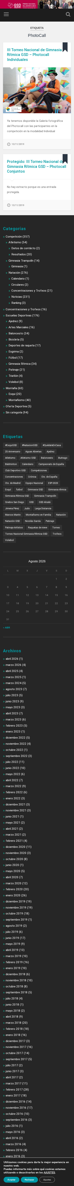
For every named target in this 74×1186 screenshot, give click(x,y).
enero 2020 (13, 895)
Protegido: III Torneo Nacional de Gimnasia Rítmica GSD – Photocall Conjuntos (36, 166)
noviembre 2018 (16, 980)
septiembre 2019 (17, 919)
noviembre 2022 (16, 743)
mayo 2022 (13, 774)
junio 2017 (12, 1071)
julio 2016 (12, 1126)
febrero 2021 (14, 840)
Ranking (16, 303)
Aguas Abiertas (33, 451)
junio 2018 (12, 1004)
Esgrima (14, 351)
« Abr (6, 627)
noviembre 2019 (16, 907)
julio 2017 (12, 1065)
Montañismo (17, 400)
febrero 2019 (14, 962)
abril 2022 (12, 780)
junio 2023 (12, 701)
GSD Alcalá (44, 502)
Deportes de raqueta (22, 345)
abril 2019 (12, 950)
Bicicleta (14, 339)
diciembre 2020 (15, 847)
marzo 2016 (13, 1144)
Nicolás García (33, 521)
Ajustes (47, 1179)
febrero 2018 (14, 1029)
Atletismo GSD (28, 458)
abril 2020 (12, 877)
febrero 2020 (14, 889)
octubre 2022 (14, 750)
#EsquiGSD (11, 445)
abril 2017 (12, 1077)
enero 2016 (13, 1156)
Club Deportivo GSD (15, 470)
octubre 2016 (14, 1114)
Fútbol (13, 357)
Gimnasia (17, 266)
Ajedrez (13, 321)
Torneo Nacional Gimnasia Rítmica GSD (26, 534)
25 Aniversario (12, 451)
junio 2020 (12, 865)
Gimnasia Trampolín (21, 260)
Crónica (32, 476)
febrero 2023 (14, 725)
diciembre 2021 (15, 804)
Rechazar (29, 1179)
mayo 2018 (13, 1010)
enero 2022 (13, 798)
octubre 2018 (14, 986)
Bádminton (11, 464)
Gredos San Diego (14, 502)
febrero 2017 (14, 1089)
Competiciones (39, 470)
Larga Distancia (43, 508)
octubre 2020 (14, 859)
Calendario (18, 278)
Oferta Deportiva (16, 406)
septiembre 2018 (17, 992)
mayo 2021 (13, 822)
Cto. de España (49, 476)
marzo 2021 (13, 834)
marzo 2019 (13, 956)
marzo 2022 (13, 786)
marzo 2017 (13, 1083)
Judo (27, 508)
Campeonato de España (51, 464)
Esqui (12, 394)
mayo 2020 (13, 871)
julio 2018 (12, 998)
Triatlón (13, 376)
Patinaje (14, 369)
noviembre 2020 (16, 853)
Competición (14, 236)
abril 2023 (12, 713)
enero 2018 (13, 1035)
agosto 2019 (14, 925)
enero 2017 (13, 1095)
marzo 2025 (13, 677)
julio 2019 (12, 932)
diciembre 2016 (15, 1101)
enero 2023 (13, 731)
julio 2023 (12, 695)
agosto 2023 (14, 689)
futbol (19, 489)
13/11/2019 (18, 144)
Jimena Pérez (12, 508)
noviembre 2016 (16, 1107)
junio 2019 (12, 938)
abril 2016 (12, 1138)
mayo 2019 (13, 944)
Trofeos (57, 534)
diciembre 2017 (15, 1041)
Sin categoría (14, 412)
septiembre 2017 (17, 1059)
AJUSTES (49, 1172)
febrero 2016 (14, 1150)
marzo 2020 (13, 883)
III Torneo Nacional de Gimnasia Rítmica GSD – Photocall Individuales (34, 55)
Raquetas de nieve (37, 527)
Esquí (8, 489)
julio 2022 (12, 762)
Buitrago (62, 458)
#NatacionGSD (30, 445)
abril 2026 (12, 659)
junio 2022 (12, 768)
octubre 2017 (14, 1053)
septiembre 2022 (17, 756)
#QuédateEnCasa (52, 445)
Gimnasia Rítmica (20, 363)
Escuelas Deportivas (18, 315)
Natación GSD (12, 521)
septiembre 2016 (17, 1119)
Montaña (11, 388)
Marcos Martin (13, 514)
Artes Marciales (18, 327)
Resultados (18, 254)
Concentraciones (14, 476)
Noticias (16, 296)
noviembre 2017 (16, 1047)
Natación (14, 272)
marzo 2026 (13, 665)
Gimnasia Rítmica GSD (17, 496)
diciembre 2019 (15, 901)
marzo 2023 (13, 719)
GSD (31, 502)
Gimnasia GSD (35, 489)
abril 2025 (12, 671)
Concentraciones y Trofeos (28, 290)
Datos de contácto (23, 248)
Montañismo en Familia (38, 514)
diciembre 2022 (15, 737)
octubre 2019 (14, 913)
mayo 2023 (13, 707)
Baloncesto (16, 333)
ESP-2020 (53, 483)
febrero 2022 (14, 792)
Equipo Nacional (34, 483)
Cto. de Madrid (12, 483)
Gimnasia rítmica (57, 489)
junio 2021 (12, 816)
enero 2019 (13, 968)
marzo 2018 (13, 1022)
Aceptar (11, 1179)
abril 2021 (12, 828)
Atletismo (15, 242)
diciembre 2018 (15, 974)
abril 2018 (12, 1016)
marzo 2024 (13, 683)
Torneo (56, 527)
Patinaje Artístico (14, 527)
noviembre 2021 (16, 810)
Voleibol (14, 382)
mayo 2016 (13, 1132)
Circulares (17, 284)
